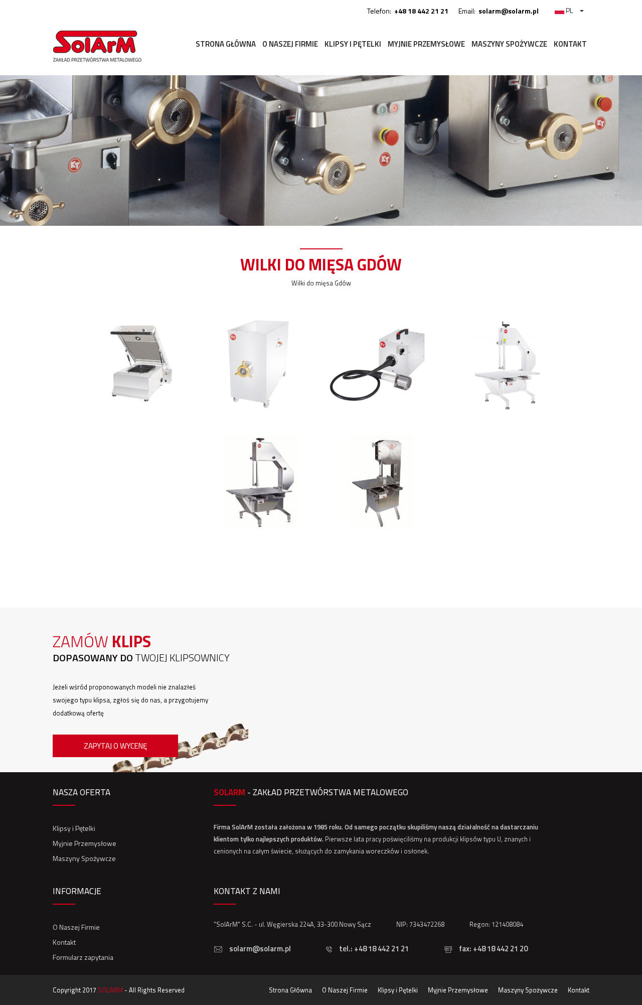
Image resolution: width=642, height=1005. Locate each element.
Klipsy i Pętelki (353, 44)
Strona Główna (226, 44)
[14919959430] (140, 414)
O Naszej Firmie (290, 44)
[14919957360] (381, 414)
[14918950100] (261, 532)
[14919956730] (501, 414)
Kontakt (570, 44)
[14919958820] (261, 414)
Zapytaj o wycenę (115, 746)
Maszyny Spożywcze (509, 44)
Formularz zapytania (83, 957)
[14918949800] (381, 532)
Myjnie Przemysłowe (426, 44)
